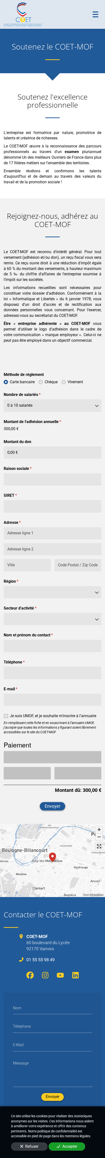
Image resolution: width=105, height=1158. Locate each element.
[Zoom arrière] (99, 836)
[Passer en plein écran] (99, 846)
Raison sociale (23, 468)
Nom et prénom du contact (34, 635)
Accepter (69, 1146)
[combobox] (52, 405)
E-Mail (18, 1044)
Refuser (31, 1146)
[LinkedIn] (75, 975)
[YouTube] (60, 975)
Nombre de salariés (28, 394)
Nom (17, 1007)
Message (21, 1063)
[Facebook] (30, 975)
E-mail (16, 689)
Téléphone (20, 662)
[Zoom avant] (99, 829)
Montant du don (17, 441)
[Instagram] (45, 975)
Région (17, 581)
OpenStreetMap (93, 894)
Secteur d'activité (26, 608)
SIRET (16, 495)
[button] (52, 856)
